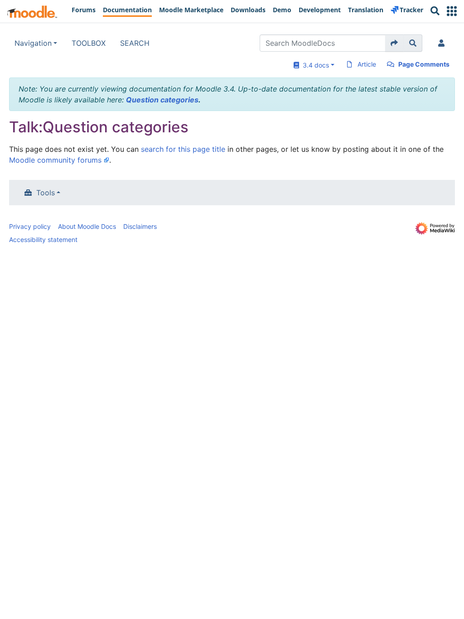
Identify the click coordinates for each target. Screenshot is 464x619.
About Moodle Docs (87, 226)
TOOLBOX (89, 43)
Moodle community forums (55, 159)
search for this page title (183, 149)
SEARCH (135, 43)
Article (367, 64)
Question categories (162, 99)
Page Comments (424, 64)
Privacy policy (30, 226)
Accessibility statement (43, 239)
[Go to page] (394, 43)
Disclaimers (140, 226)
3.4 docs (314, 65)
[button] (451, 11)
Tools (45, 192)
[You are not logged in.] (443, 43)
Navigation (33, 43)
